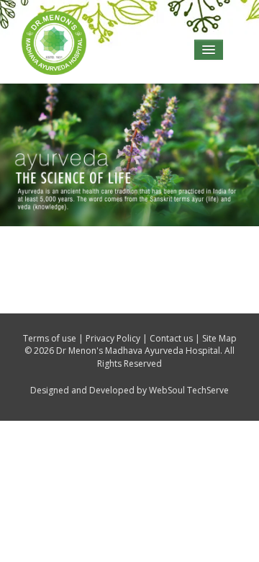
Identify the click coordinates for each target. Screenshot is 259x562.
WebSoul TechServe (189, 390)
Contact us (171, 338)
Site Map (219, 338)
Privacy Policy (113, 338)
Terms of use (49, 338)
